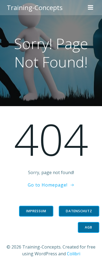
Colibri (73, 254)
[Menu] (90, 7)
